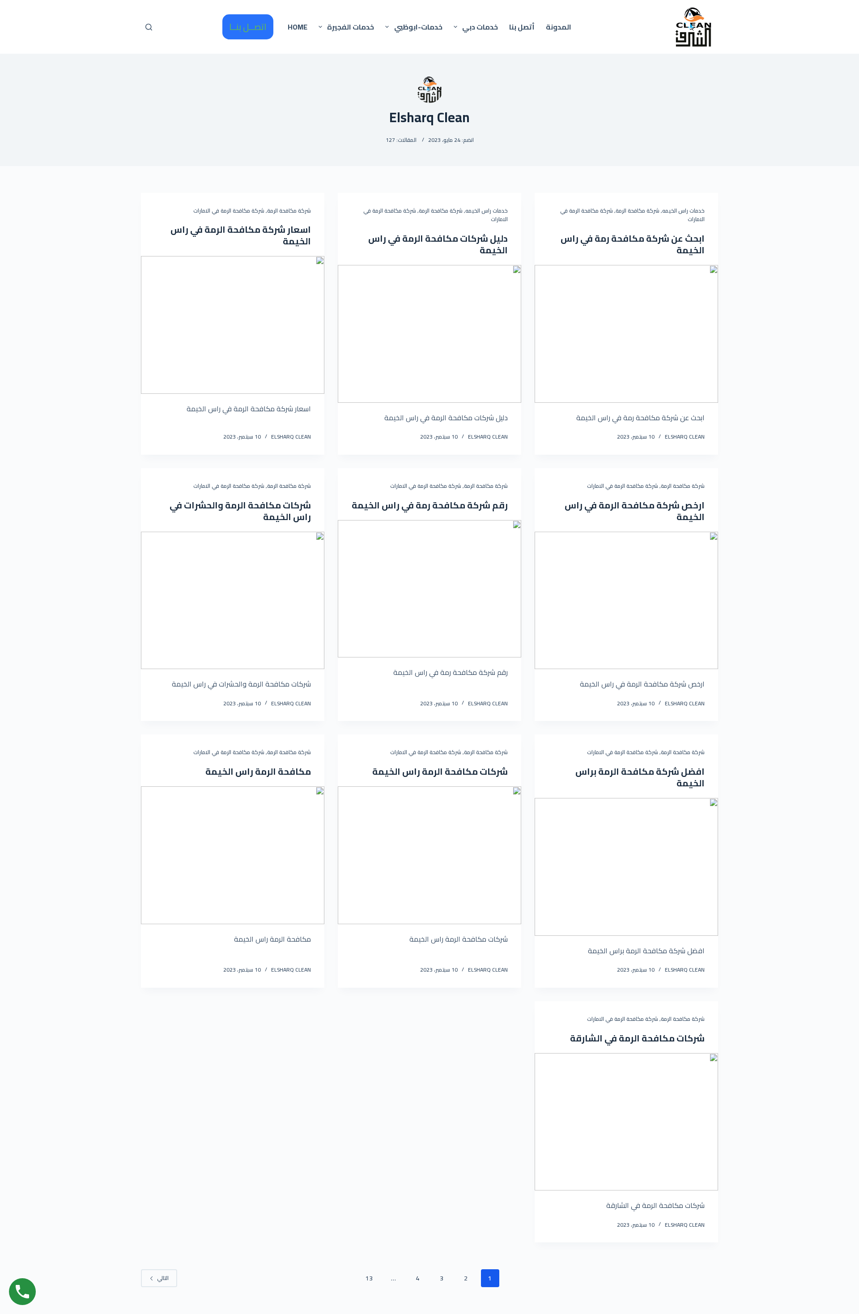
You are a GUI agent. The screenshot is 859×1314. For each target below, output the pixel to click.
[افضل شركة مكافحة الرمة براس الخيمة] (626, 867)
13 (369, 1278)
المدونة (558, 27)
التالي (163, 1278)
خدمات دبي (480, 27)
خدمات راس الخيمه (683, 210)
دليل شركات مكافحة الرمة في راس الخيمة (438, 244)
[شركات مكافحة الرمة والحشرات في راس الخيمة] (232, 601)
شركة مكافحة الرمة (637, 210)
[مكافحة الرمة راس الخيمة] (232, 855)
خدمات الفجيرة (350, 27)
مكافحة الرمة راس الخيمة (258, 771)
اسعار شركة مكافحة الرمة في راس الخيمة (240, 235)
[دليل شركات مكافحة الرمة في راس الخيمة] (429, 334)
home (297, 27)
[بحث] (148, 27)
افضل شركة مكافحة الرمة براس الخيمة (640, 777)
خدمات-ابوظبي (418, 27)
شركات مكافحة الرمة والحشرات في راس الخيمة (240, 511)
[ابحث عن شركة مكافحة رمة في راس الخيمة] (626, 334)
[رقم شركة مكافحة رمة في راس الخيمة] (429, 589)
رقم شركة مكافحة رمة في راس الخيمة (430, 505)
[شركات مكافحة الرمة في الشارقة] (626, 1122)
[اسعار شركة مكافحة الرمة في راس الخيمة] (232, 325)
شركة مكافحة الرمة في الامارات (228, 210)
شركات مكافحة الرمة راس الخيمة (440, 771)
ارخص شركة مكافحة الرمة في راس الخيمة (635, 511)
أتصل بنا (522, 27)
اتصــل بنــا (248, 26)
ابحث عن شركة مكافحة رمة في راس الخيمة (633, 244)
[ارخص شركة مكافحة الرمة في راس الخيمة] (626, 601)
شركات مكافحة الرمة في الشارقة (637, 1038)
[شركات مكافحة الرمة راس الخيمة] (429, 855)
